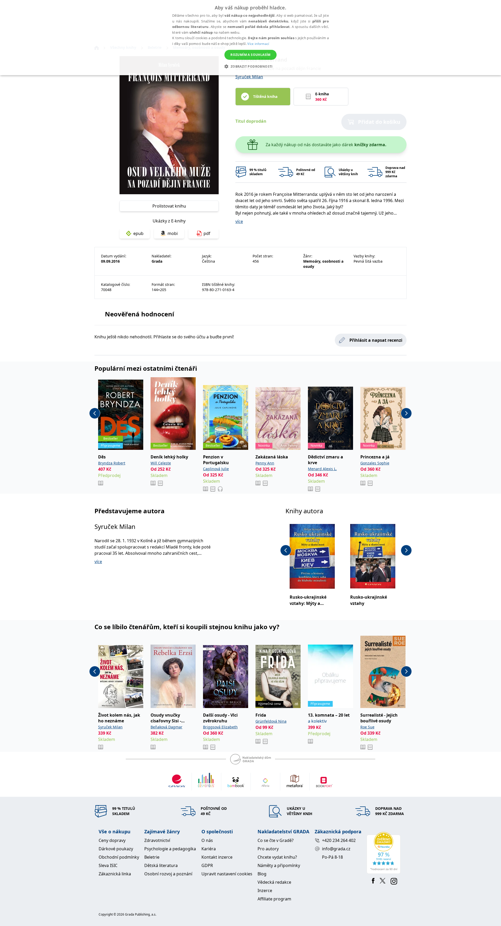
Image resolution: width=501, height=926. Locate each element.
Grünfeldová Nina (271, 721)
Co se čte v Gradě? (276, 840)
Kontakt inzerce (216, 857)
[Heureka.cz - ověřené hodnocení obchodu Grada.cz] (384, 853)
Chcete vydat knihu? (277, 857)
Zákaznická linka (115, 874)
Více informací (258, 44)
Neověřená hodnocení (139, 314)
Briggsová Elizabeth (220, 726)
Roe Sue (367, 726)
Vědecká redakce (274, 882)
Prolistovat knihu (169, 206)
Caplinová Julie (216, 468)
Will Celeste (161, 463)
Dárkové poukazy (116, 849)
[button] (250, 66)
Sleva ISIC (108, 865)
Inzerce (265, 890)
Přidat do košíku (379, 121)
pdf (207, 233)
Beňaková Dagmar (166, 726)
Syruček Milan (249, 77)
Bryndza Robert (111, 463)
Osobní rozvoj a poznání (168, 874)
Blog (262, 874)
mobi (173, 233)
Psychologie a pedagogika (170, 849)
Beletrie (151, 857)
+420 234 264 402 (339, 840)
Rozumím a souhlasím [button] (250, 54)
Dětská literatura (161, 865)
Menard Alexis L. (322, 468)
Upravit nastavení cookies (226, 874)
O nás (207, 840)
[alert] (250, 37)
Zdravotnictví (157, 840)
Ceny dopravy (112, 840)
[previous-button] (94, 413)
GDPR (207, 865)
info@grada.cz (336, 849)
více (239, 221)
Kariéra (208, 849)
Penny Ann (264, 463)
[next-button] (406, 413)
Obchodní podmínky (119, 857)
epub (138, 233)
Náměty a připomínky (279, 865)
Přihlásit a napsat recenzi (375, 340)
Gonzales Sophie (374, 463)
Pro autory (268, 849)
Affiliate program (274, 899)
